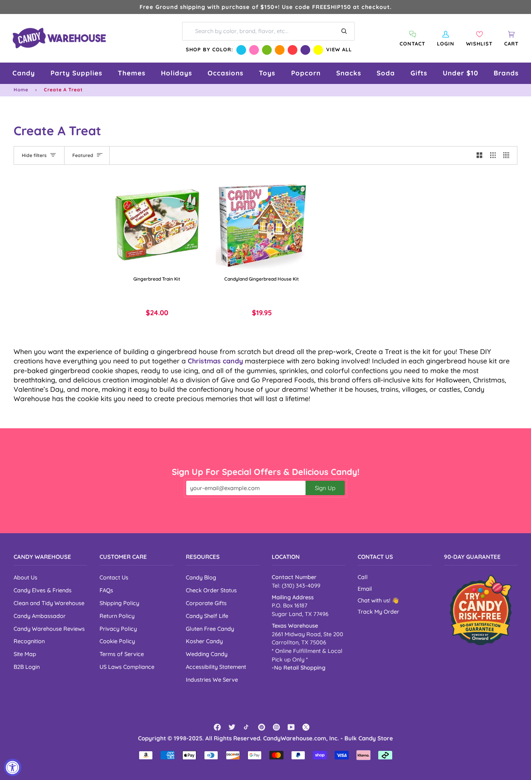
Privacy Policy (118, 628)
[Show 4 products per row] (508, 155)
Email (365, 588)
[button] (24, 73)
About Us (25, 577)
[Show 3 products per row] (493, 155)
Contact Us (114, 577)
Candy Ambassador (40, 615)
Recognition (29, 641)
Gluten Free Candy (210, 628)
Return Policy (117, 615)
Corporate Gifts (206, 603)
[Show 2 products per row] (479, 155)
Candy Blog (201, 577)
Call (363, 577)
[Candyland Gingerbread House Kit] (262, 223)
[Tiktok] (246, 727)
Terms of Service (122, 654)
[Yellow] (318, 50)
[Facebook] (217, 727)
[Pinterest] (261, 727)
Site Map (25, 654)
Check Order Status (211, 590)
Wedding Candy (206, 654)
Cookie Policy (117, 641)
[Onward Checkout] (480, 610)
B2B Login (27, 666)
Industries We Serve (212, 679)
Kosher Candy (204, 641)
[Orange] (280, 50)
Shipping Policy (119, 603)
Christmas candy (215, 360)
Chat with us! (375, 600)
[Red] (292, 50)
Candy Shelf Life (207, 615)
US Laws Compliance (127, 666)
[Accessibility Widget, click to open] (12, 767)
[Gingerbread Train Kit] (157, 223)
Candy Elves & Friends (43, 590)
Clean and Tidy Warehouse (49, 603)
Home (21, 89)
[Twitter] (232, 727)
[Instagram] (276, 727)
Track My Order (378, 611)
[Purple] (305, 50)
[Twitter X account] (305, 727)
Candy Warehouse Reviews (49, 628)
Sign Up (325, 488)
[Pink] (254, 50)
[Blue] (241, 50)
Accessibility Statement (216, 666)
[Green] (267, 50)
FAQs (106, 590)
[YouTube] (291, 727)
